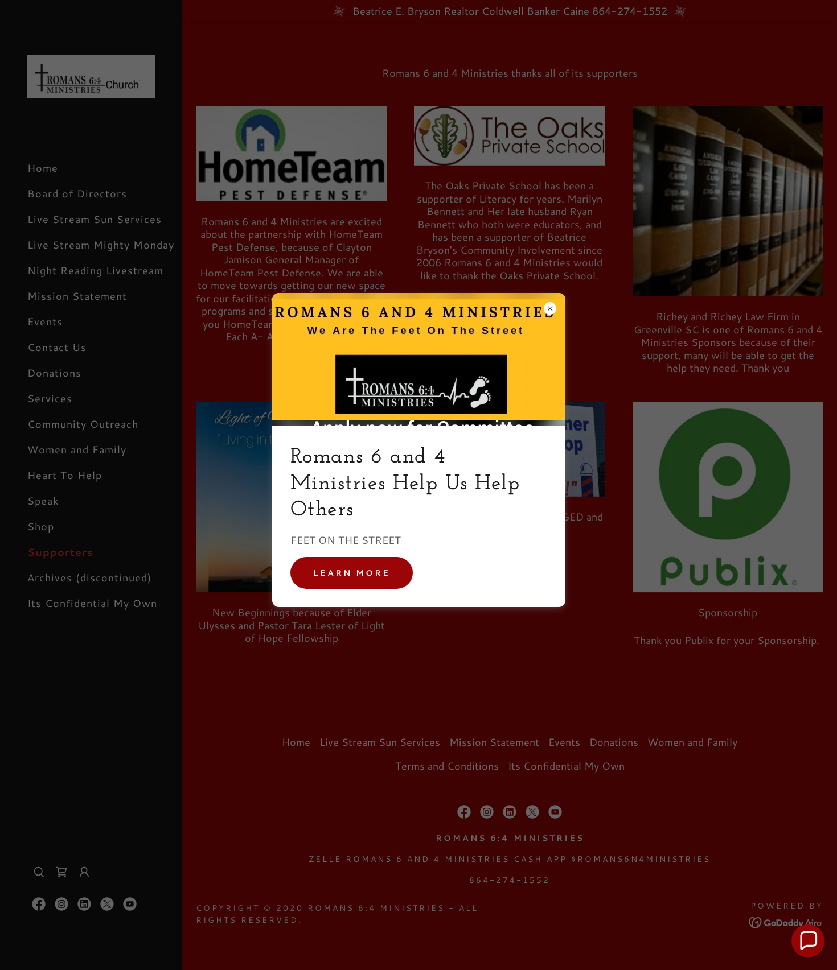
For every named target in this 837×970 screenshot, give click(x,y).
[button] (807, 940)
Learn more (351, 573)
